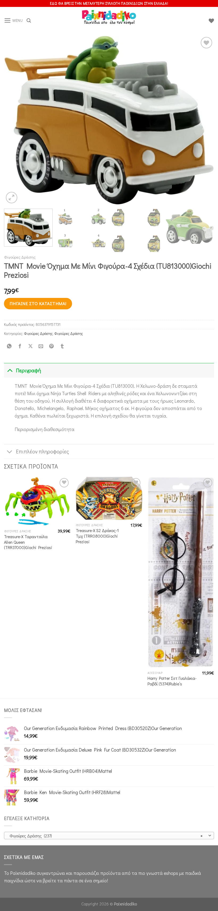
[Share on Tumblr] (62, 346)
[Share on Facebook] (19, 346)
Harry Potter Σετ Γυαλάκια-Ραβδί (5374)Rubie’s (172, 681)
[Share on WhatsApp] (9, 346)
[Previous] (15, 120)
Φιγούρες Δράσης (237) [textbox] (106, 835)
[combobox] (109, 835)
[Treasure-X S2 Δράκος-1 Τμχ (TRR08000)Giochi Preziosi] (109, 498)
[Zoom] (11, 197)
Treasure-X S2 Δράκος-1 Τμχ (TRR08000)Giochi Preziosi (97, 536)
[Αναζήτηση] (29, 20)
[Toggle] (9, 370)
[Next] (203, 120)
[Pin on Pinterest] (51, 346)
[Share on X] (30, 346)
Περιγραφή (28, 370)
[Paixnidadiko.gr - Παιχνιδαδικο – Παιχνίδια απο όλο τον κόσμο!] (109, 20)
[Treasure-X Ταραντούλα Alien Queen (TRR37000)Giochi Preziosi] (37, 501)
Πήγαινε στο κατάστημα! (38, 303)
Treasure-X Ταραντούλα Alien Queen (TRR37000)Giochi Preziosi (28, 542)
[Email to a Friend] (41, 346)
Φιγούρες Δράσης (20, 257)
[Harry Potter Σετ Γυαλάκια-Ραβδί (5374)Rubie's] (181, 572)
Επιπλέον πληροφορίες (42, 451)
